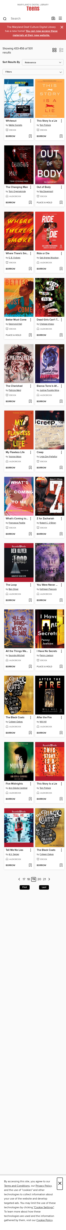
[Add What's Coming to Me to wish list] (30, 534)
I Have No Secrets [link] (47, 651)
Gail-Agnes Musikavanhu (50, 257)
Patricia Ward (15, 390)
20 (39, 879)
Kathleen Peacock (48, 589)
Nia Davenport (46, 191)
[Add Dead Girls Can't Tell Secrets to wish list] (61, 335)
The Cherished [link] (14, 386)
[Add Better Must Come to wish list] (30, 335)
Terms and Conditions (17, 1185)
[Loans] (53, 19)
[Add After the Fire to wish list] (61, 733)
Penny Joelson (46, 655)
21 (44, 879)
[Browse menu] (60, 18)
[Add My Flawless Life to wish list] (30, 468)
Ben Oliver (13, 589)
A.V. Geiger (14, 854)
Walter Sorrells (15, 125)
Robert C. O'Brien (48, 523)
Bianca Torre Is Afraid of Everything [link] (48, 386)
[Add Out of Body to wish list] (61, 203)
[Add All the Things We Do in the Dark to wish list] (30, 667)
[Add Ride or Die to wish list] (61, 269)
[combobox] (26, 19)
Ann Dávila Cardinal (18, 788)
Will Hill (43, 721)
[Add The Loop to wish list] (30, 600)
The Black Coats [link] (15, 717)
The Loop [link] (11, 584)
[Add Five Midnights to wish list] (30, 799)
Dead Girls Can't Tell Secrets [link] (48, 319)
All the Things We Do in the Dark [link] (17, 651)
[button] (54, 51)
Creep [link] (40, 452)
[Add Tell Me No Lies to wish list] (30, 865)
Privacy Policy (44, 1185)
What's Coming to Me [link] (17, 518)
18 (28, 879)
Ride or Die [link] (43, 253)
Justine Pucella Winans (50, 390)
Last (44, 887)
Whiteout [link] (11, 120)
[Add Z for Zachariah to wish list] (61, 534)
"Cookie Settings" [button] (44, 1207)
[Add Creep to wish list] (61, 468)
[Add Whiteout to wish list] (30, 136)
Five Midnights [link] (14, 783)
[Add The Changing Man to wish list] (30, 203)
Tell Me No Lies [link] (14, 850)
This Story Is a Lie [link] (47, 120)
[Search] (5, 18)
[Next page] (49, 879)
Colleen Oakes (16, 721)
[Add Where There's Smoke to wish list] (30, 269)
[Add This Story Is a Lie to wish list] (61, 136)
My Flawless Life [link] (15, 452)
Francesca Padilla (17, 523)
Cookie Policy (44, 1220)
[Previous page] (19, 879)
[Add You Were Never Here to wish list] (61, 600)
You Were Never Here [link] (48, 584)
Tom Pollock (45, 125)
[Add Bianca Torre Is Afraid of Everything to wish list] (61, 401)
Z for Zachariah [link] (45, 518)
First (24, 887)
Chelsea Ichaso (47, 324)
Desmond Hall (15, 324)
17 (24, 879)
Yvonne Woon (15, 456)
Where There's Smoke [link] (17, 253)
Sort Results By (11, 62)
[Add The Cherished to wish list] (30, 401)
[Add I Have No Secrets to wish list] (61, 667)
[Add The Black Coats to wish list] (30, 733)
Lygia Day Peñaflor (48, 456)
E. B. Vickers (14, 257)
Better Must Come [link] (16, 319)
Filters (8, 72)
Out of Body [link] (44, 187)
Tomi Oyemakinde (17, 191)
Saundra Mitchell (17, 655)
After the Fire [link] (44, 717)
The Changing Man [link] (17, 187)
